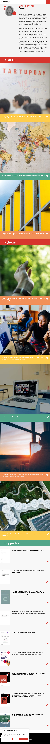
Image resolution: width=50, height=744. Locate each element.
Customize (8, 738)
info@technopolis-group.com (27, 11)
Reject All (16, 738)
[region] (15, 735)
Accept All (24, 738)
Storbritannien (24, 10)
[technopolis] (5, 2)
